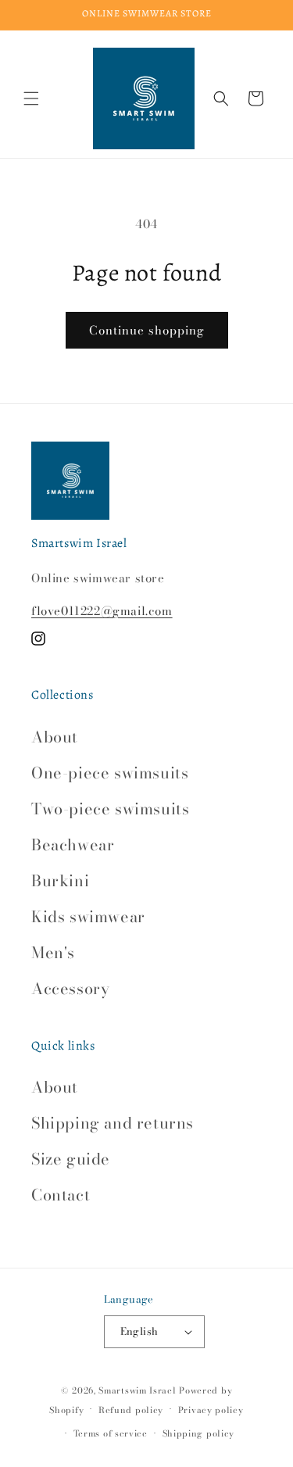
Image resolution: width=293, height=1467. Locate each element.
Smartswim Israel (137, 1390)
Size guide (70, 1159)
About (54, 737)
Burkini (60, 880)
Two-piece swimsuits (110, 808)
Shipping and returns (112, 1123)
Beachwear (72, 844)
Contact (60, 1195)
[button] (31, 98)
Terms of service (110, 1433)
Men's (53, 952)
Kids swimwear (88, 916)
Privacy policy (211, 1410)
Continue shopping (147, 330)
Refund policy (130, 1410)
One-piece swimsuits (109, 772)
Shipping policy (199, 1433)
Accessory (70, 988)
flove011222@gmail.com (102, 611)
